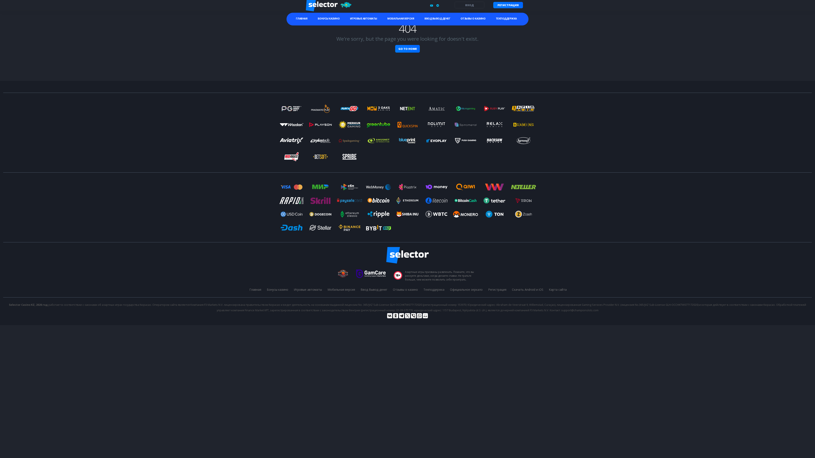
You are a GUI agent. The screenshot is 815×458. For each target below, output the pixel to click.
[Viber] (413, 315)
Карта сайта (558, 290)
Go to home (407, 49)
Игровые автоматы (363, 18)
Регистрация (508, 5)
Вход (469, 5)
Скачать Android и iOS (527, 290)
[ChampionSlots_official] (438, 5)
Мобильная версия (400, 18)
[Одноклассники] (395, 315)
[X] (407, 315)
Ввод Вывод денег (437, 18)
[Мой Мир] (425, 315)
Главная (302, 18)
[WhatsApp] (419, 315)
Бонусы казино (329, 18)
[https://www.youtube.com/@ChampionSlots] (431, 5)
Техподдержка (506, 18)
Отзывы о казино (473, 18)
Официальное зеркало (466, 290)
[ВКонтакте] (389, 315)
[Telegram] (401, 315)
